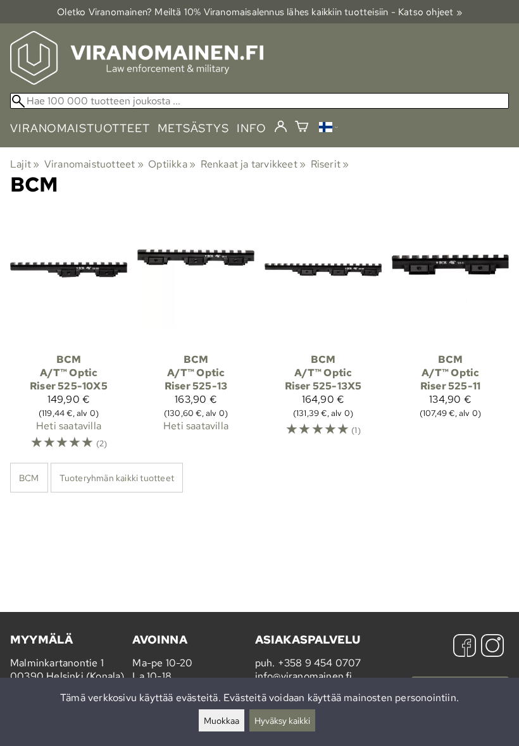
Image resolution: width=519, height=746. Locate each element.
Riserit (330, 164)
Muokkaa (221, 720)
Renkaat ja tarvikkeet (253, 164)
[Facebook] (464, 647)
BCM (29, 478)
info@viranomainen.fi (304, 676)
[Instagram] (492, 647)
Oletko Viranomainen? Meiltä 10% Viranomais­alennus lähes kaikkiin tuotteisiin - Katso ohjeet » (259, 12)
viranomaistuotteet (80, 128)
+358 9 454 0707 (319, 663)
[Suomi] (328, 128)
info (251, 128)
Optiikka (172, 164)
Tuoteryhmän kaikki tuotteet (116, 478)
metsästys (193, 128)
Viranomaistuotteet (94, 164)
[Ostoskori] (301, 128)
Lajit (24, 164)
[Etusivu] (136, 81)
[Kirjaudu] (280, 127)
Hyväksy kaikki (282, 720)
